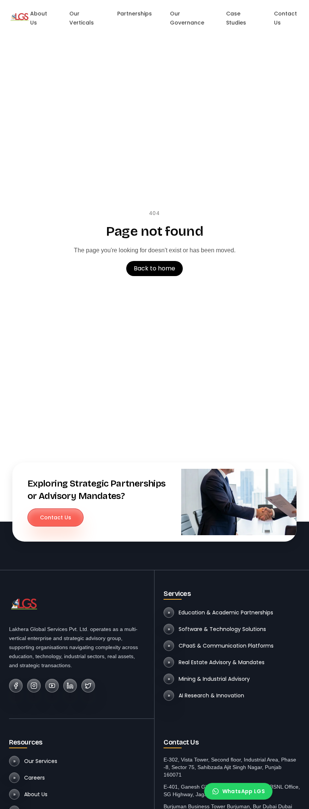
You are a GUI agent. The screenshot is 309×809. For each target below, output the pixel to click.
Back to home (154, 268)
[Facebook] (16, 685)
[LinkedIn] (70, 685)
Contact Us (55, 517)
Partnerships (134, 13)
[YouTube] (52, 685)
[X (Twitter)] (88, 685)
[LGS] (19, 16)
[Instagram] (34, 685)
